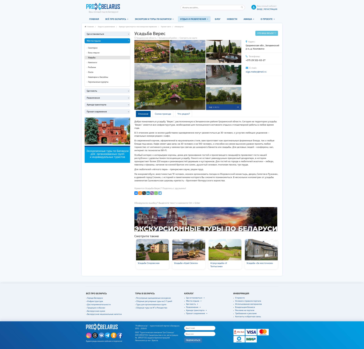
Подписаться (193, 340)
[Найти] (242, 7)
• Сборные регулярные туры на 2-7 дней (153, 301)
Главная (94, 19)
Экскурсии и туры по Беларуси (153, 19)
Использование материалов (248, 304)
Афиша (248, 19)
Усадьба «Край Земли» (186, 263)
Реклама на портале (244, 310)
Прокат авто (166, 27)
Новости (232, 19)
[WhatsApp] (156, 193)
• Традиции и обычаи (95, 307)
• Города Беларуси (94, 298)
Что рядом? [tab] (183, 113)
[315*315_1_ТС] (107, 139)
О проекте (267, 19)
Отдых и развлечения (193, 19)
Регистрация (270, 9)
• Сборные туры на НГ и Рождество (151, 307)
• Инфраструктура (94, 301)
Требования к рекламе (246, 313)
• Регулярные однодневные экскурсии (153, 298)
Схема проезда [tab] (163, 113)
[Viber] (152, 193)
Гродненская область (146, 38)
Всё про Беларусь (115, 19)
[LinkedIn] (148, 193)
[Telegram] (160, 193)
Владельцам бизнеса (245, 307)
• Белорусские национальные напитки (104, 314)
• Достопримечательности (98, 304)
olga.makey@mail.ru (256, 71)
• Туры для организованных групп (150, 304)
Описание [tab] (143, 113)
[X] (144, 193)
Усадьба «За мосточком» (260, 263)
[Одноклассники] (140, 193)
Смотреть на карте (188, 38)
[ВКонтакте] (136, 193)
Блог (218, 19)
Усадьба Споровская (149, 263)
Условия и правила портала (248, 301)
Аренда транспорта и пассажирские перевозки (138, 27)
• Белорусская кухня (95, 311)
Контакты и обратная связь (248, 316)
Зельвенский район (168, 38)
